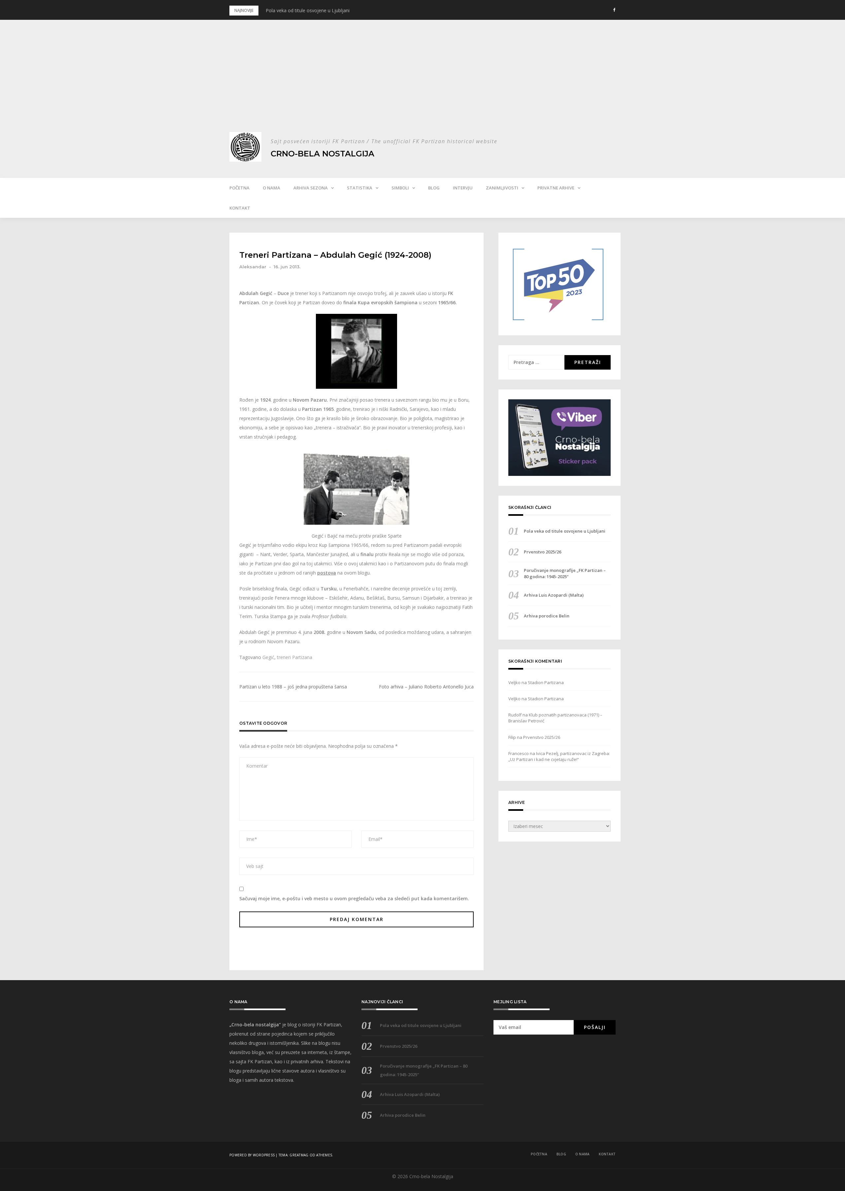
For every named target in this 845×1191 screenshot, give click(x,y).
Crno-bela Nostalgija (322, 153)
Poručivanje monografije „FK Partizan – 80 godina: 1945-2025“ (565, 573)
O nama (271, 188)
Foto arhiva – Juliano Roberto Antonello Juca (426, 686)
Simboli (400, 188)
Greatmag (298, 1155)
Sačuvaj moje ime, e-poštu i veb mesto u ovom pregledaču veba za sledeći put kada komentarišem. (354, 898)
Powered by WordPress (252, 1155)
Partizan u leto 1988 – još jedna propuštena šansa (293, 686)
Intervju (463, 188)
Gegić (268, 657)
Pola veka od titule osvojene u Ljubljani (308, 10)
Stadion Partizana (546, 682)
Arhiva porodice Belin (546, 616)
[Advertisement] (422, 82)
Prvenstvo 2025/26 (542, 552)
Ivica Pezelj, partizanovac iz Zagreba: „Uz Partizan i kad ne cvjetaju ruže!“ (559, 756)
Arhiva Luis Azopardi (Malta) (554, 595)
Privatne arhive (555, 188)
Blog (434, 188)
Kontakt (239, 208)
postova (326, 573)
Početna (239, 188)
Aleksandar (252, 266)
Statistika (359, 188)
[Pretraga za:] (536, 362)
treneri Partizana (294, 657)
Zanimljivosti (502, 188)
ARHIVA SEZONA (310, 188)
